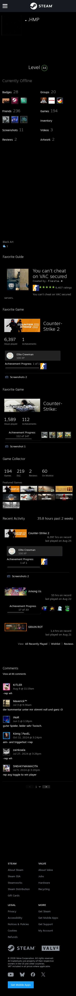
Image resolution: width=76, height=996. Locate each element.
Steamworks (15, 882)
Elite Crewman (25, 354)
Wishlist (55, 643)
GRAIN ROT (35, 626)
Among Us (34, 591)
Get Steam (44, 911)
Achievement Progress (18, 363)
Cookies (12, 930)
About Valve (45, 869)
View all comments (14, 674)
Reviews (68, 643)
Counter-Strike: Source (52, 409)
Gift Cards (13, 895)
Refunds (13, 936)
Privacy (12, 911)
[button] (38, 67)
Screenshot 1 (18, 446)
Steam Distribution (19, 889)
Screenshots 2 (18, 377)
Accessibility (15, 917)
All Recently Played (36, 643)
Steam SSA (14, 876)
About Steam (15, 869)
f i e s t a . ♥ (55, 280)
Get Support (45, 924)
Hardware (44, 882)
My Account (45, 930)
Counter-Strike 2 (52, 326)
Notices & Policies (18, 924)
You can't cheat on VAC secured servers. (50, 276)
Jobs (41, 876)
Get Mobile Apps (21, 984)
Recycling (44, 889)
